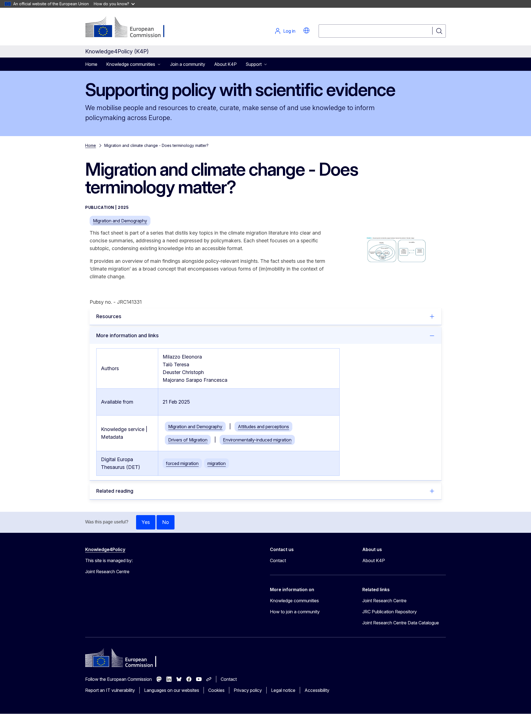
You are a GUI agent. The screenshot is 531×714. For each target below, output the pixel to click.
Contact (278, 560)
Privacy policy (248, 690)
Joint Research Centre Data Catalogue (400, 622)
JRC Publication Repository (389, 611)
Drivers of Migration (187, 440)
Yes (146, 522)
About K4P (225, 64)
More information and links (127, 335)
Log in (289, 31)
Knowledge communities (294, 600)
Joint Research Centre (384, 600)
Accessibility (316, 690)
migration (216, 463)
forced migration (182, 463)
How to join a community (295, 611)
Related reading (114, 491)
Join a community (187, 64)
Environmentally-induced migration (257, 440)
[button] (306, 30)
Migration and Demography (120, 221)
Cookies (216, 690)
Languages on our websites (171, 690)
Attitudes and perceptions (263, 426)
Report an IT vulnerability (110, 690)
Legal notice (283, 690)
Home (91, 64)
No (165, 522)
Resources (108, 316)
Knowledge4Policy (105, 549)
